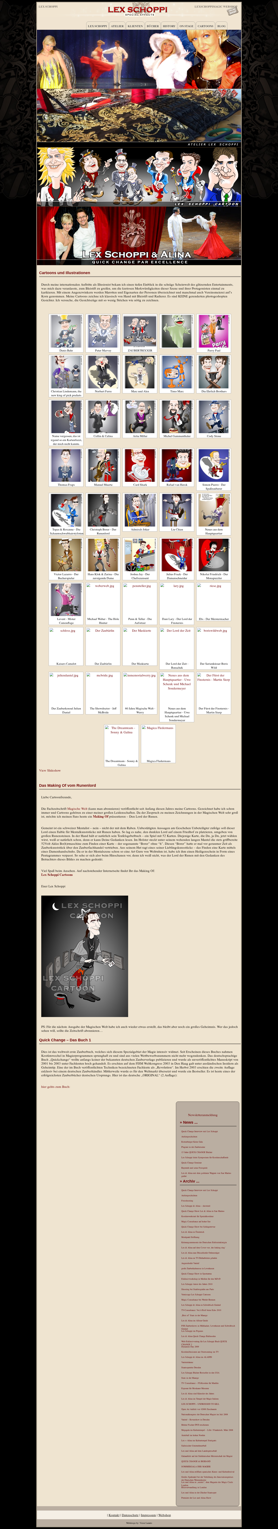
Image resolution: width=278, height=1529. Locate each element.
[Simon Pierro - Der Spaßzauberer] (213, 465)
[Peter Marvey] (103, 331)
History (169, 26)
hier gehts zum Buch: (55, 1086)
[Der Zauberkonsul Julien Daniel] (66, 689)
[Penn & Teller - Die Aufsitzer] (140, 599)
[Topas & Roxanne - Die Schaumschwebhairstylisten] (66, 510)
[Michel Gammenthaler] (177, 417)
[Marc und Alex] (140, 372)
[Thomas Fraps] (66, 465)
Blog (221, 26)
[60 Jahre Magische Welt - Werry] (140, 689)
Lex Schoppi (48, 6)
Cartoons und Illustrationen (64, 273)
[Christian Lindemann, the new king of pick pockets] (66, 372)
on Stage (187, 26)
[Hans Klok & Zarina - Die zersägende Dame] (103, 555)
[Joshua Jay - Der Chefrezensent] (140, 555)
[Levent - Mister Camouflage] (66, 599)
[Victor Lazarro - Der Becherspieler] (66, 555)
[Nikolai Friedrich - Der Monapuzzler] (213, 555)
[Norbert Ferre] (103, 372)
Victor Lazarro (146, 1522)
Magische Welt (77, 808)
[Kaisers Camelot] (66, 644)
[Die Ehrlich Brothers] (213, 372)
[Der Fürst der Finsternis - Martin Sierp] (213, 689)
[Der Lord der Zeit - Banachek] (177, 644)
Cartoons (205, 26)
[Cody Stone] (213, 417)
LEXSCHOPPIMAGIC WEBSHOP (216, 5)
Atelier (117, 26)
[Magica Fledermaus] (158, 742)
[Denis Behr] (66, 331)
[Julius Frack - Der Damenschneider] (177, 555)
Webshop (164, 1515)
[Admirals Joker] (140, 510)
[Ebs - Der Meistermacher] (213, 599)
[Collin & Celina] (103, 417)
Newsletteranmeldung (203, 1115)
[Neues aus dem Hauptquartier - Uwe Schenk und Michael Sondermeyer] (177, 689)
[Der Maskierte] (140, 644)
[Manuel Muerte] (103, 465)
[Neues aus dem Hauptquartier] (213, 510)
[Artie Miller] (140, 417)
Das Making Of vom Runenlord (67, 785)
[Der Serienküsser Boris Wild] (213, 644)
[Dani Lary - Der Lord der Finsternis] (177, 599)
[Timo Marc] (177, 372)
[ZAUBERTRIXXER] (140, 331)
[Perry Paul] (213, 331)
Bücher (153, 26)
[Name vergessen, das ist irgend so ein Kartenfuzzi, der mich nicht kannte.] (66, 417)
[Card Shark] (140, 465)
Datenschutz (130, 1515)
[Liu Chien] (177, 510)
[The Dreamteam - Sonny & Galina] (121, 742)
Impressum (148, 1515)
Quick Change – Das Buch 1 (65, 1040)
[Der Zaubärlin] (103, 644)
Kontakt (114, 1515)
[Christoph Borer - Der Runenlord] (103, 510)
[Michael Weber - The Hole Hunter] (103, 599)
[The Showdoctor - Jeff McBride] (103, 689)
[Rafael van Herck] (177, 465)
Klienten (135, 26)
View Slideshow (50, 770)
